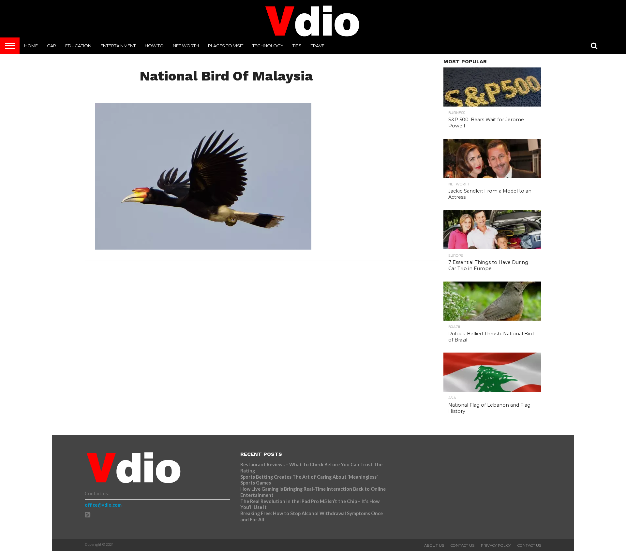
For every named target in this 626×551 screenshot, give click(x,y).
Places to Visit (225, 45)
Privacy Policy (496, 545)
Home (31, 45)
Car (51, 45)
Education (78, 45)
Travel (319, 45)
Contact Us (462, 545)
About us (434, 545)
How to (154, 45)
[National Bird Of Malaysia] (203, 247)
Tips (297, 45)
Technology (267, 45)
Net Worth (186, 45)
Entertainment (118, 45)
